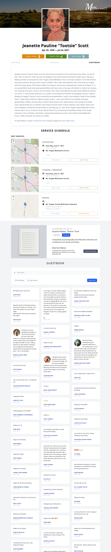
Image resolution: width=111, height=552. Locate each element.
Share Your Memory (90, 251)
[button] (25, 149)
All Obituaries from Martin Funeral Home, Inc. (96, 12)
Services (54, 62)
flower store (69, 121)
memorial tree (39, 121)
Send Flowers (84, 213)
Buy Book (66, 235)
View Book (56, 235)
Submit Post (92, 280)
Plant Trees (84, 160)
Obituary (15, 62)
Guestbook (94, 62)
